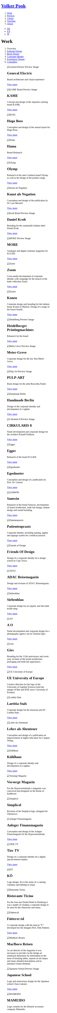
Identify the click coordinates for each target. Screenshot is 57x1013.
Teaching (11, 21)
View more (12, 84)
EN (8, 31)
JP (8, 34)
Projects (10, 15)
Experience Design (16, 59)
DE (8, 29)
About (10, 23)
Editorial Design (14, 51)
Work (9, 13)
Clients (10, 18)
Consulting (12, 62)
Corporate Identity (15, 56)
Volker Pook (13, 5)
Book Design (13, 54)
